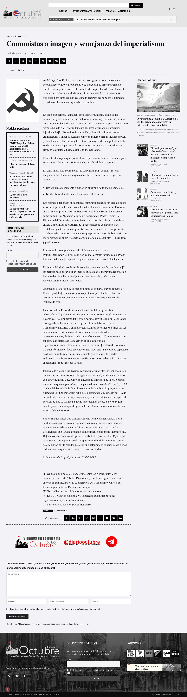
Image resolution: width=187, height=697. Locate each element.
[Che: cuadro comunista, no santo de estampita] (142, 176)
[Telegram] (50, 61)
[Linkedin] (23, 61)
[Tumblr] (43, 61)
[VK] (56, 61)
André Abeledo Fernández (154, 115)
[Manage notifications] (7, 689)
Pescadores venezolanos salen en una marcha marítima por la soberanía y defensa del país (22, 181)
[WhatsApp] (16, 61)
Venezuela (13, 173)
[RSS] (9, 676)
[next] (174, 19)
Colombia (12, 137)
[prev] (170, 19)
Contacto (177, 694)
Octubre (21, 70)
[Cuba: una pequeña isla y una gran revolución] (142, 194)
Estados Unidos (15, 203)
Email (9, 250)
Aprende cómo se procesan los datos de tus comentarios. (66, 624)
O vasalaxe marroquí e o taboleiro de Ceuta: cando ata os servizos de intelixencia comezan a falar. (157, 122)
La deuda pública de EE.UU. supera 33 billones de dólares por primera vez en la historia (22, 213)
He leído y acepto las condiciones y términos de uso (21, 262)
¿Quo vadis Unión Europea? (18, 196)
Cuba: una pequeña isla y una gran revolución (97, 19)
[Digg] (63, 61)
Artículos (10, 36)
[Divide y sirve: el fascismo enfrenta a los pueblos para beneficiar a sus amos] (142, 211)
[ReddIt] (29, 61)
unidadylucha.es (60, 511)
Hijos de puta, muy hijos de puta (22, 165)
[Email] (36, 61)
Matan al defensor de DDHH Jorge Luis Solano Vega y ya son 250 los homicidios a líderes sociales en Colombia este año (21, 147)
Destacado (21, 36)
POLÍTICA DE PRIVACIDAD (49, 694)
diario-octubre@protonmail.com (35, 668)
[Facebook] (9, 61)
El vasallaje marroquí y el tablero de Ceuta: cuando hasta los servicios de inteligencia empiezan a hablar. (163, 154)
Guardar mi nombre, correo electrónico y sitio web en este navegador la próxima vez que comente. (56, 609)
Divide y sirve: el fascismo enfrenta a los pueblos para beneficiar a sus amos (164, 212)
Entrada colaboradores (161, 694)
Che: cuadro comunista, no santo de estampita (164, 176)
